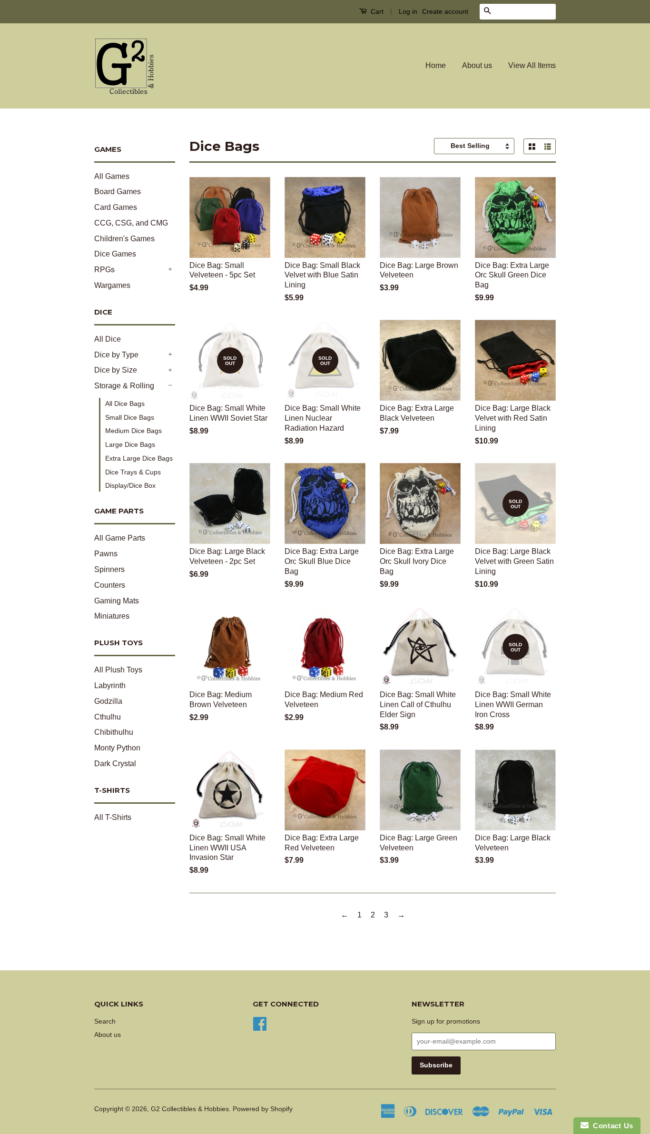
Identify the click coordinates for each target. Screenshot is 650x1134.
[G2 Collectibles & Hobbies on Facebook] (260, 1022)
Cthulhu (107, 717)
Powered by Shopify (263, 1109)
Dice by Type (116, 355)
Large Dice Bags (130, 444)
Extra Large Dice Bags (139, 458)
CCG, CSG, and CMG (131, 223)
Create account (445, 11)
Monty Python (117, 748)
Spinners (109, 569)
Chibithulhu (113, 732)
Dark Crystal (115, 763)
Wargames (112, 285)
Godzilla (108, 701)
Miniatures (111, 616)
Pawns (106, 554)
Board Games (117, 191)
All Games (111, 176)
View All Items (532, 65)
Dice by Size (115, 370)
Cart (376, 11)
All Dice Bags (125, 403)
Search (105, 1021)
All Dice (107, 339)
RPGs (104, 270)
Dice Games (115, 254)
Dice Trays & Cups (133, 472)
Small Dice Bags (129, 417)
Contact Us (611, 1126)
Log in (408, 11)
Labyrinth (110, 685)
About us (477, 65)
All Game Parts (119, 538)
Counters (109, 585)
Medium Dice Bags (133, 430)
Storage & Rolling (124, 386)
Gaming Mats (116, 601)
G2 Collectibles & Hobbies (190, 1109)
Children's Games (124, 239)
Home (435, 65)
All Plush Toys (118, 670)
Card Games (115, 207)
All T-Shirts (112, 817)
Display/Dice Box (130, 485)
